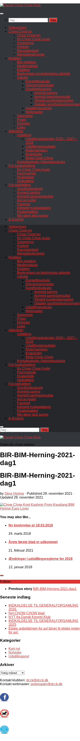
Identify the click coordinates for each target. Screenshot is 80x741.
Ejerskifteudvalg (38, 81)
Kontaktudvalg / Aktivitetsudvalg (41, 162)
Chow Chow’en (20, 31)
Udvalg (22, 77)
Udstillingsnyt (19, 656)
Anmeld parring (45, 93)
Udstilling (24, 135)
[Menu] (1, 13)
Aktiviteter (16, 131)
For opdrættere (20, 185)
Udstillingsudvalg (39, 108)
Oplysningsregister (40, 85)
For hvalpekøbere (22, 165)
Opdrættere (25, 181)
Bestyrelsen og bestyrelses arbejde (43, 73)
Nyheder (23, 123)
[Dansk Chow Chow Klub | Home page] (20, 5)
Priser (21, 119)
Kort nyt (14, 648)
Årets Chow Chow (39, 158)
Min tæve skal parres (32, 215)
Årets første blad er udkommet (33, 542)
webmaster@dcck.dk (46, 684)
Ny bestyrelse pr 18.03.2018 (31, 525)
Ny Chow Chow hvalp (33, 39)
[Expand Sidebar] (1, 575)
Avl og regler (26, 200)
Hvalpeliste (25, 177)
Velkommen (17, 27)
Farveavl (23, 204)
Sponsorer (25, 116)
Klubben (15, 58)
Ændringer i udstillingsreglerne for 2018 (41, 559)
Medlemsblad (27, 66)
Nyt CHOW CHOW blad (27, 613)
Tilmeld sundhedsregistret (53, 100)
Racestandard (27, 50)
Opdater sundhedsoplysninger (57, 104)
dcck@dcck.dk (37, 680)
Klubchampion (37, 150)
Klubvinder (34, 154)
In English (16, 219)
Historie (23, 47)
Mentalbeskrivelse (31, 54)
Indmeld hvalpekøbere (34, 208)
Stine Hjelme (14, 493)
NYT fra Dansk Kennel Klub (30, 617)
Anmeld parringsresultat (52, 96)
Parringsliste (26, 173)
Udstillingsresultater (41, 146)
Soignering (25, 43)
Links (21, 127)
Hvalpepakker (27, 211)
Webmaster (34, 112)
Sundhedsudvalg (38, 89)
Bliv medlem (26, 62)
